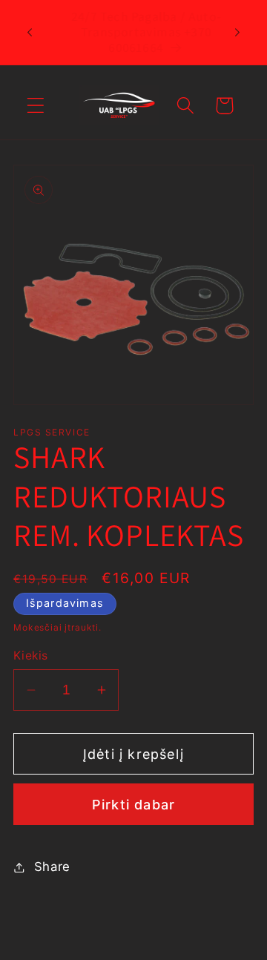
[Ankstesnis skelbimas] (29, 32)
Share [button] (52, 866)
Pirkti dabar (133, 804)
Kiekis (30, 655)
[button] (36, 105)
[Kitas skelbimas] (237, 32)
